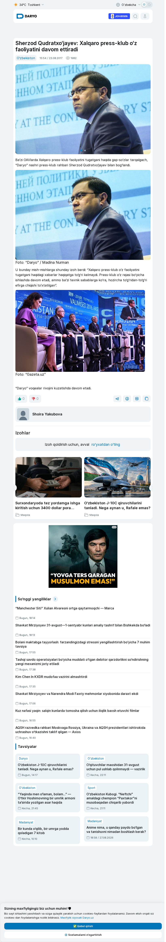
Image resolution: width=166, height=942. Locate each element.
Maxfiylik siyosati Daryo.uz (77, 917)
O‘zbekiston (26, 58)
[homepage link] (27, 16)
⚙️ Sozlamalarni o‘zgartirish (82, 934)
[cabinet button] (144, 16)
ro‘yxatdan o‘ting (106, 444)
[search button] (135, 16)
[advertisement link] (119, 16)
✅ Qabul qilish (82, 926)
